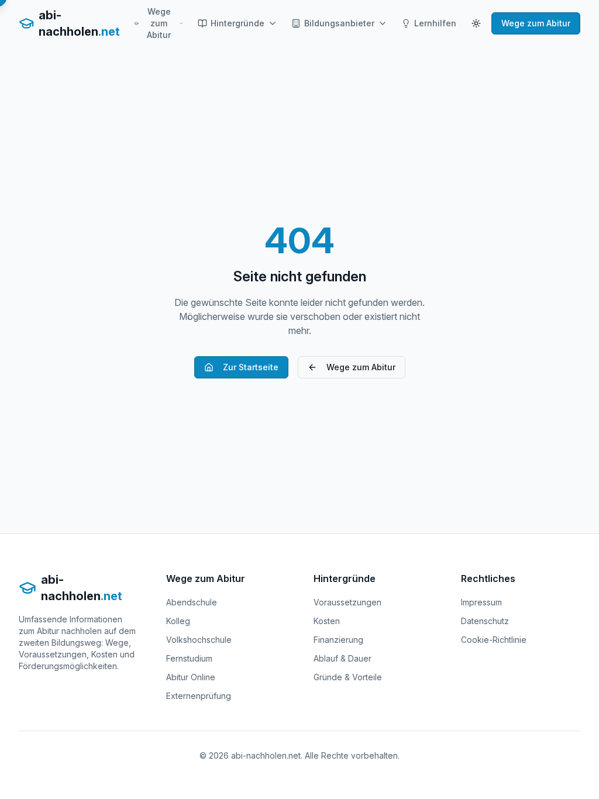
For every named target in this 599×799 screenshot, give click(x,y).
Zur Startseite (250, 367)
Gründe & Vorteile (348, 677)
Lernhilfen (435, 23)
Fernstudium (189, 658)
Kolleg (178, 621)
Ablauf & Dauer (342, 658)
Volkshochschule (199, 640)
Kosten (327, 621)
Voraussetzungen (347, 602)
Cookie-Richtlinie (493, 640)
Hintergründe (237, 23)
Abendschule (191, 602)
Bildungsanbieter (339, 23)
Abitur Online (190, 677)
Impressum (481, 602)
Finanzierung (338, 640)
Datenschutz (485, 621)
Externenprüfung (198, 696)
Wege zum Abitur (159, 23)
